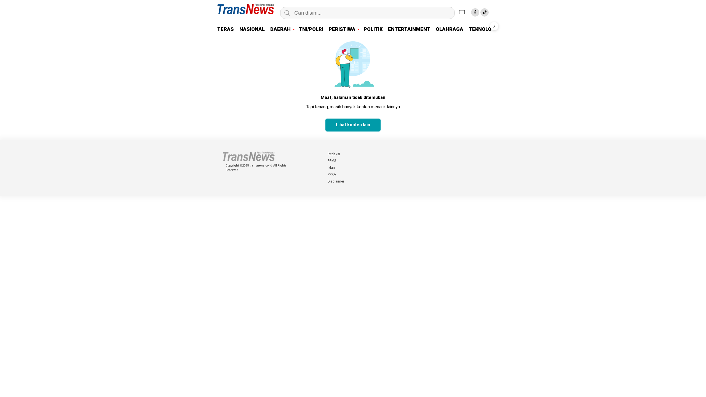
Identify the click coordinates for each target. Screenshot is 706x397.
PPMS (332, 160)
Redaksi (334, 154)
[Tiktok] (484, 12)
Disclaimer (336, 181)
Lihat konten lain (353, 125)
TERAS (225, 29)
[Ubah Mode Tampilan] (463, 12)
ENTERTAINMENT (409, 29)
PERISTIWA (342, 29)
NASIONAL (252, 29)
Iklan (331, 167)
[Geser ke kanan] (494, 26)
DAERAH (280, 29)
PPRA (332, 174)
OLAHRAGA (449, 29)
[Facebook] (475, 12)
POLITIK (373, 29)
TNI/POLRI (311, 29)
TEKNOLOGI (482, 29)
